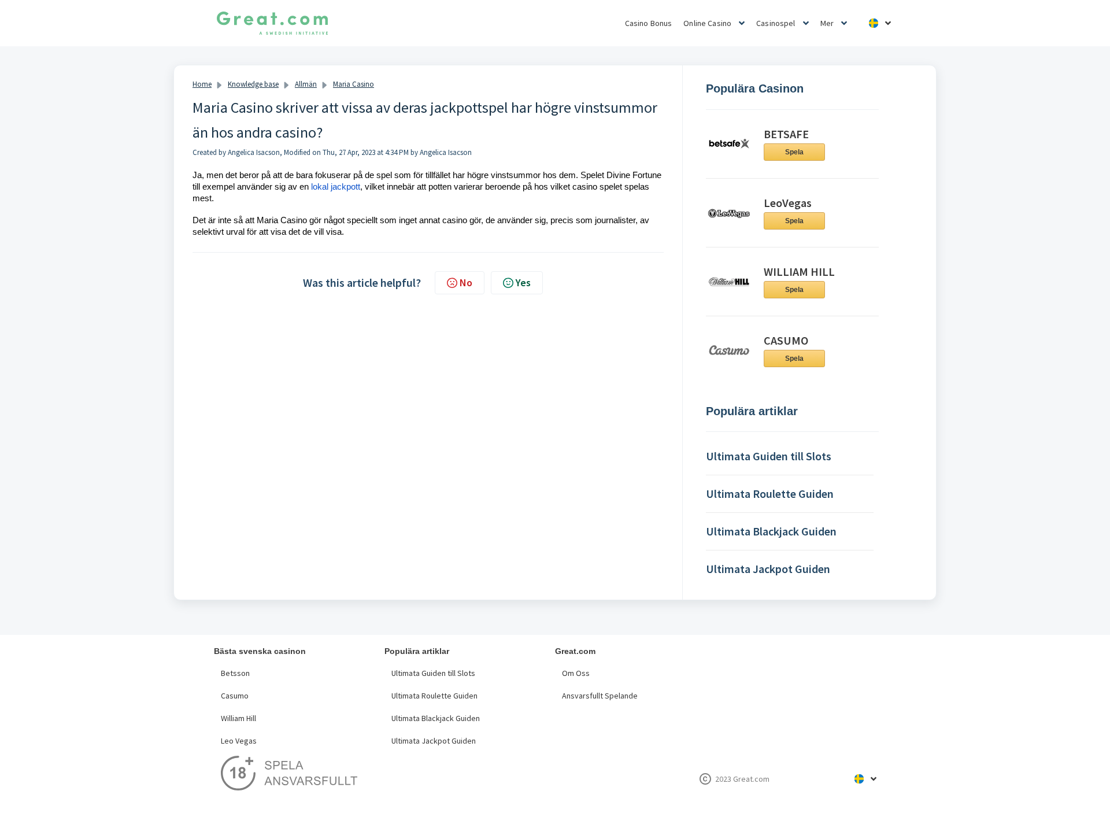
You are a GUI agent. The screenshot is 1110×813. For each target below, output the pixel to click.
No (466, 282)
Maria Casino (353, 84)
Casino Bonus (648, 23)
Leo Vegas (239, 741)
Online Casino (707, 23)
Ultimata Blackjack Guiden (435, 718)
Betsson (235, 673)
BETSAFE (786, 134)
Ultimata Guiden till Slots (433, 673)
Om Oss (576, 673)
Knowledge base (253, 84)
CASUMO (786, 340)
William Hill (238, 718)
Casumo (235, 695)
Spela (794, 152)
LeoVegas (788, 202)
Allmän (306, 84)
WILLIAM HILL (799, 271)
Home (202, 84)
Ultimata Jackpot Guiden (433, 741)
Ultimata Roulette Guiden (434, 695)
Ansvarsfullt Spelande (600, 695)
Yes (523, 282)
